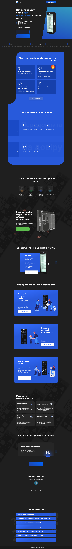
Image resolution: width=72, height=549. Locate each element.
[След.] (56, 451)
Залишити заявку (51, 2)
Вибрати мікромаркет (36, 98)
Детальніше (23, 32)
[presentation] (16, 262)
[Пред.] (56, 448)
